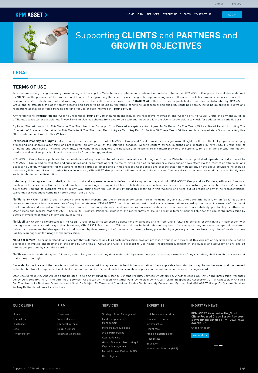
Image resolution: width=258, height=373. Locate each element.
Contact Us (203, 14)
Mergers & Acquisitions (116, 328)
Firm (140, 14)
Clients (185, 14)
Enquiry (236, 3)
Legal (16, 329)
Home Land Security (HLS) (162, 348)
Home (130, 14)
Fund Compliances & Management (114, 321)
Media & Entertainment (160, 334)
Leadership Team (67, 324)
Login (232, 14)
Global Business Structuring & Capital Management (120, 344)
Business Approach (69, 334)
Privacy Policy (21, 334)
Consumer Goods (157, 319)
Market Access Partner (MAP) (119, 351)
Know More (200, 335)
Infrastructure (155, 324)
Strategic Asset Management (119, 314)
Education (152, 343)
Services (153, 14)
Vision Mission (66, 319)
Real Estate (153, 339)
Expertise (170, 14)
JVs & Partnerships (113, 332)
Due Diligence (110, 356)
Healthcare (153, 329)
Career (219, 3)
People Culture (66, 329)
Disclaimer (19, 324)
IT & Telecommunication (161, 314)
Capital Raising (111, 337)
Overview (63, 314)
